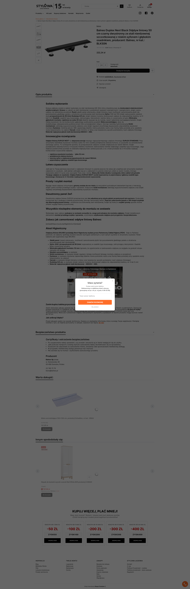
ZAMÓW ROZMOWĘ (95, 302)
